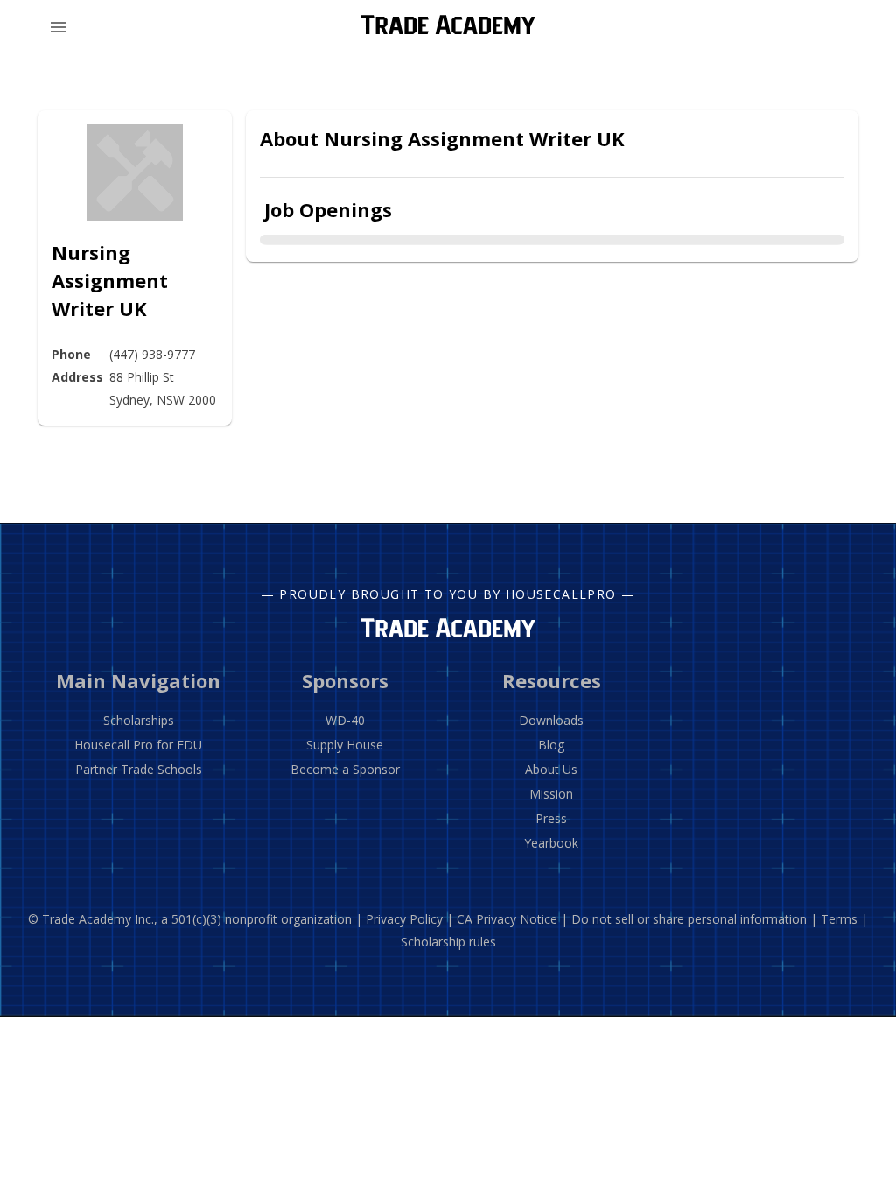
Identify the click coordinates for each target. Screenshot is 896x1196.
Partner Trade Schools (138, 769)
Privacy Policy (404, 919)
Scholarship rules (448, 941)
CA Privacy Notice (507, 919)
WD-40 (345, 720)
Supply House (344, 744)
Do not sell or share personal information (689, 919)
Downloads (551, 720)
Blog (551, 744)
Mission (551, 793)
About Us (551, 769)
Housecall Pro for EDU (138, 744)
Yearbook (551, 842)
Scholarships (138, 720)
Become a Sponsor (345, 769)
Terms (839, 919)
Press (551, 818)
